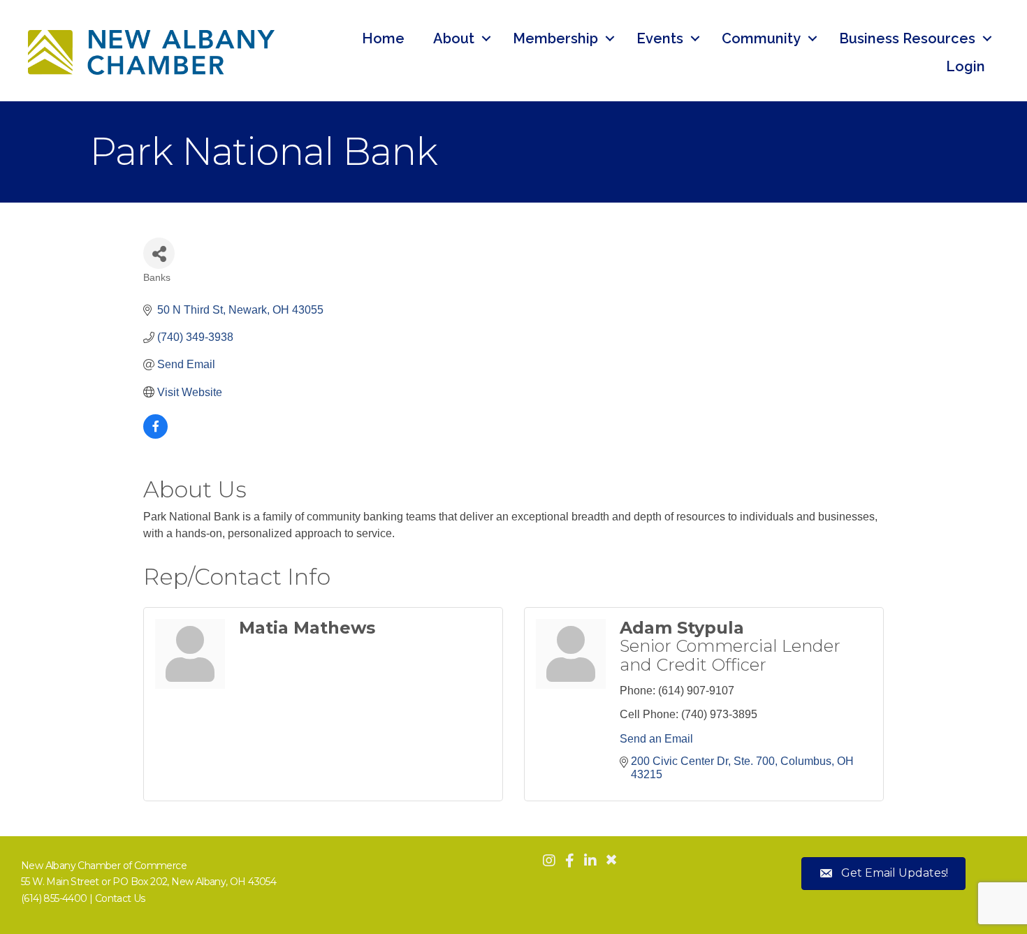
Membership (555, 38)
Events (659, 38)
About (453, 38)
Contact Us (120, 898)
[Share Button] (159, 253)
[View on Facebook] (155, 435)
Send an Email (656, 739)
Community (761, 38)
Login (965, 66)
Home (383, 38)
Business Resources (907, 38)
